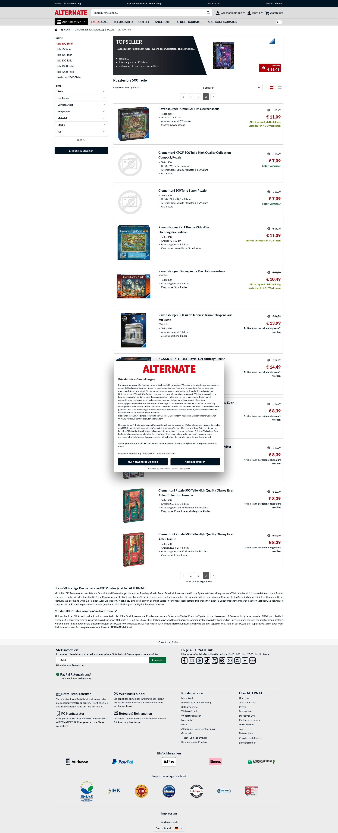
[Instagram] (192, 659)
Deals (99, 21)
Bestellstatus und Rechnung (196, 702)
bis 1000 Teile (65, 66)
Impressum (169, 813)
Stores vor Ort (247, 715)
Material (62, 118)
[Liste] (271, 87)
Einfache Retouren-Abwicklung (144, 3)
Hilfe (269, 3)
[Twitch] (252, 659)
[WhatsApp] (230, 659)
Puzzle (110, 29)
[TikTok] (207, 659)
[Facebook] (184, 659)
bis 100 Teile (64, 54)
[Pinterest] (222, 659)
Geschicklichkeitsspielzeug (89, 29)
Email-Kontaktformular (145, 702)
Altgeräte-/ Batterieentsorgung (198, 728)
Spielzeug (66, 29)
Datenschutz (79, 665)
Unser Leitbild (246, 724)
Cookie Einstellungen (250, 737)
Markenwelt (245, 711)
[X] (215, 659)
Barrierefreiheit (247, 742)
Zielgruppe (64, 111)
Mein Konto (187, 698)
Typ (59, 131)
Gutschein (186, 733)
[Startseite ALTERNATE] (71, 12)
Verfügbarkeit (65, 104)
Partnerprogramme (249, 720)
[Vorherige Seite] (183, 96)
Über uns (244, 698)
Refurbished (123, 21)
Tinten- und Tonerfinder (194, 737)
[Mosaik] (279, 87)
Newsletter (214, 3)
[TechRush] (237, 659)
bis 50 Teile (64, 49)
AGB (241, 728)
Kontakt (279, 3)
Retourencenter (190, 706)
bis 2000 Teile (65, 71)
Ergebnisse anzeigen (81, 150)
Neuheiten (63, 98)
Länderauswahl (169, 822)
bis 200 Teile (64, 60)
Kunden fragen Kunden (194, 742)
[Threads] (199, 659)
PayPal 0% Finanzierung (68, 3)
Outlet (143, 21)
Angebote (162, 21)
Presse (242, 706)
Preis (60, 91)
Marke (61, 124)
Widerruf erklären (191, 715)
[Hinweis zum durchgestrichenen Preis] (263, 68)
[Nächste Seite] (213, 96)
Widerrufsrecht (189, 711)
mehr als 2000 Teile (68, 77)
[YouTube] (245, 659)
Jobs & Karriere (247, 702)
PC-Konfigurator (189, 21)
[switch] (279, 22)
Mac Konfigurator (222, 21)
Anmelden (158, 660)
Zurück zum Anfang (169, 642)
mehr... (81, 139)
